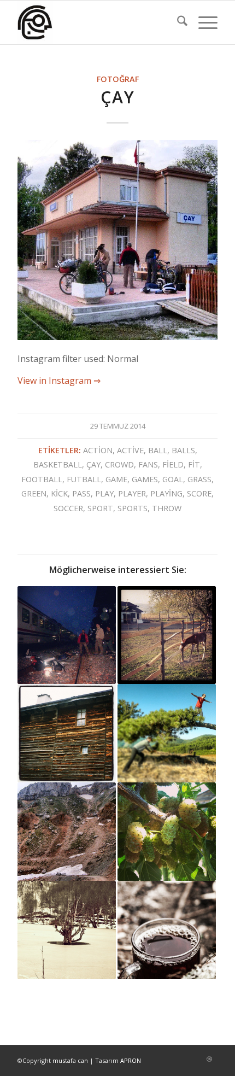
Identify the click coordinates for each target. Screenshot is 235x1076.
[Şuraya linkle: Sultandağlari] (66, 831)
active (130, 450)
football (41, 479)
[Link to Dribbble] (209, 1059)
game (116, 479)
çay (93, 464)
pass (81, 493)
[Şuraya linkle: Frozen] (66, 930)
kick (59, 493)
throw (166, 508)
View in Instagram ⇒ (59, 381)
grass (199, 479)
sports (133, 508)
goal (172, 479)
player (132, 493)
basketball (57, 464)
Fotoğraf (118, 79)
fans (148, 464)
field (173, 464)
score (199, 493)
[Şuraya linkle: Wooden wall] (66, 733)
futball (84, 479)
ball (157, 450)
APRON (130, 1060)
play (104, 493)
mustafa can (70, 1060)
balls (183, 450)
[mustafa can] (97, 22)
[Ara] (176, 22)
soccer (68, 508)
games (145, 479)
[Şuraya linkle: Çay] (167, 930)
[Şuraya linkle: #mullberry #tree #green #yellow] (167, 831)
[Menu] (202, 22)
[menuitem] (176, 22)
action (98, 450)
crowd (119, 464)
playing (166, 493)
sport (100, 508)
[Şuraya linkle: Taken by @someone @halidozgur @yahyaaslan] (167, 733)
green (33, 493)
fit (194, 464)
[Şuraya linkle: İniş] (66, 635)
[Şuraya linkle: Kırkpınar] (167, 635)
